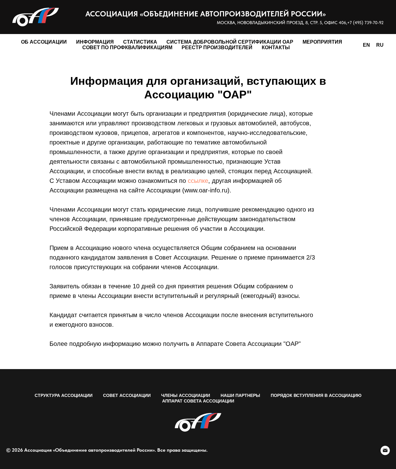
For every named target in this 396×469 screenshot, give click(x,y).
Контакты (276, 47)
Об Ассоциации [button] (44, 42)
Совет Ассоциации (127, 395)
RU (380, 45)
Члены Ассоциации (185, 395)
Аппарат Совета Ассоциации (198, 400)
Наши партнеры (240, 395)
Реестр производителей (217, 47)
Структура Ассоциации (64, 395)
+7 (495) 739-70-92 (365, 22)
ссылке (198, 180)
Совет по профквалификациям (127, 47)
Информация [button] (95, 42)
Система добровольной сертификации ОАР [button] (229, 42)
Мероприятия (322, 42)
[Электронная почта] (385, 450)
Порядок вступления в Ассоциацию (316, 395)
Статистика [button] (140, 42)
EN (366, 45)
